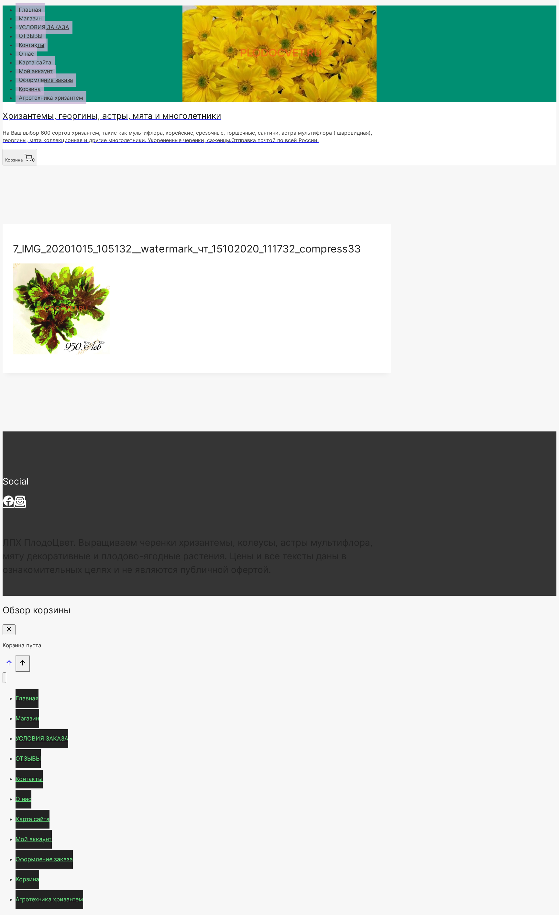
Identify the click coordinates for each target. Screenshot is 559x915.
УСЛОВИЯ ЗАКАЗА (44, 27)
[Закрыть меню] (4, 677)
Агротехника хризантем (51, 98)
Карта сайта (35, 62)
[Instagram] (20, 504)
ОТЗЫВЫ (30, 36)
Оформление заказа (46, 80)
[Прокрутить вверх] (9, 664)
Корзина (30, 89)
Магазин (30, 18)
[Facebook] (8, 504)
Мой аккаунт (36, 71)
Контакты (31, 45)
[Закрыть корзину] (9, 629)
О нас (26, 53)
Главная (30, 9)
